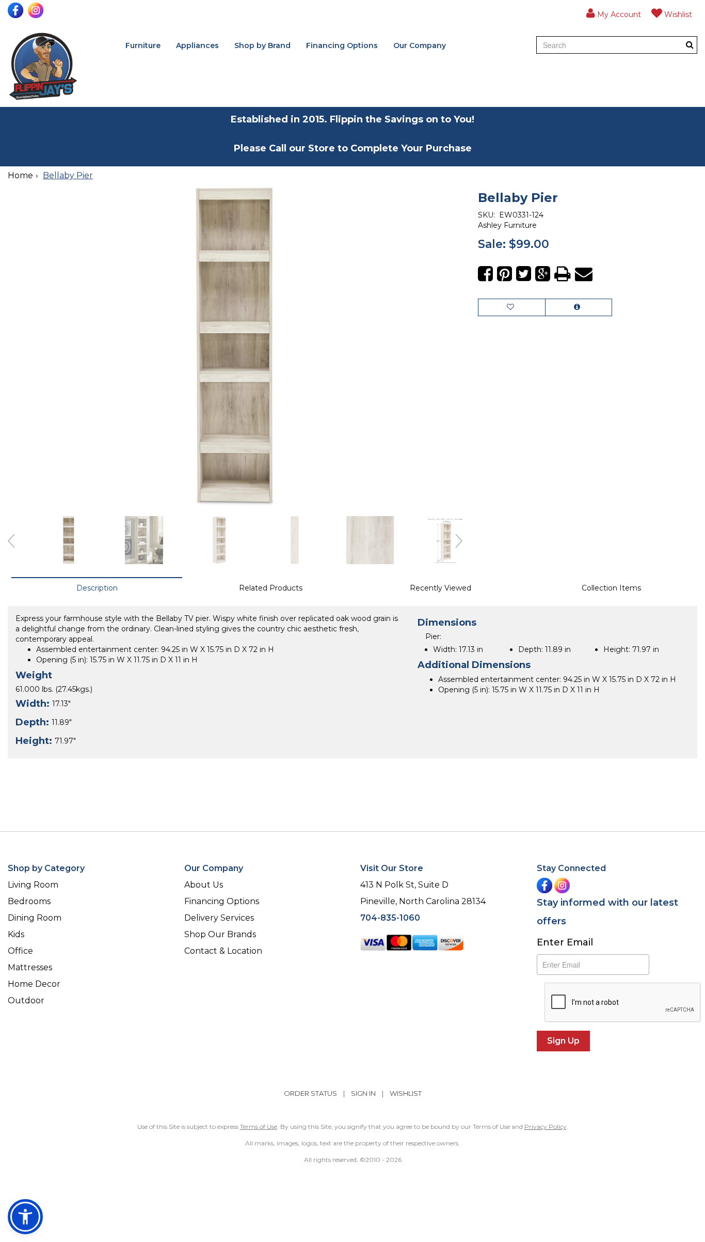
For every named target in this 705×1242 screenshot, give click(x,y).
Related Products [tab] (270, 588)
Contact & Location (223, 951)
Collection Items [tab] (611, 588)
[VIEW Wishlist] (511, 307)
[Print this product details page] (562, 274)
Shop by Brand (262, 45)
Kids (16, 934)
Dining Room (34, 918)
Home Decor (34, 984)
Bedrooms (29, 901)
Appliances (197, 45)
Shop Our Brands (220, 934)
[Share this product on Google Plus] (542, 274)
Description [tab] (97, 588)
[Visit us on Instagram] (37, 10)
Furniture (143, 45)
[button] (613, 13)
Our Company (419, 45)
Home (20, 175)
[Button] (690, 45)
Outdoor (26, 1000)
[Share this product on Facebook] (485, 274)
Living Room (33, 885)
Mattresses (30, 967)
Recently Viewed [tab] (440, 588)
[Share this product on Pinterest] (504, 274)
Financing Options (342, 45)
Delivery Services (219, 918)
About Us (203, 885)
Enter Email (565, 942)
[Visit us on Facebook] (17, 10)
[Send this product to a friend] (583, 274)
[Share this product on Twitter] (523, 274)
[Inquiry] (579, 307)
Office (20, 951)
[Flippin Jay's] (43, 66)
